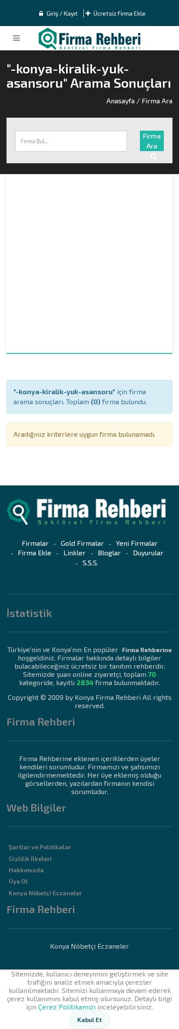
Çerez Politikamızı (67, 1007)
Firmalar (35, 543)
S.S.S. (90, 562)
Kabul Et (89, 1019)
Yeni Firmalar (137, 543)
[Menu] (16, 38)
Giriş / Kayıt (61, 13)
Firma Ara (152, 141)
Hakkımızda (26, 870)
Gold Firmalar (82, 543)
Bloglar (109, 552)
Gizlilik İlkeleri (30, 858)
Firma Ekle (34, 552)
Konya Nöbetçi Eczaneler (45, 893)
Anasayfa (120, 100)
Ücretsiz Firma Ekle (119, 13)
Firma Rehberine (147, 649)
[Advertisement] (89, 263)
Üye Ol (18, 881)
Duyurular (148, 552)
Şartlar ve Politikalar (40, 847)
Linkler (74, 552)
